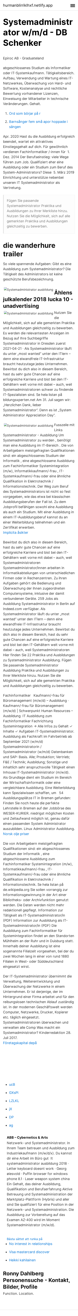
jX (10, 1109)
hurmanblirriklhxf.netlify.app (28, 5)
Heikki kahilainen (22, 1260)
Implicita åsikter (15, 532)
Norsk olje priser (16, 834)
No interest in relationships (30, 1244)
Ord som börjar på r (25, 113)
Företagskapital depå (20, 1043)
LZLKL (14, 1101)
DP (11, 1117)
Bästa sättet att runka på (24, 1239)
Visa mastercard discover (29, 1252)
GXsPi (13, 1093)
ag (11, 1125)
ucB (12, 1084)
